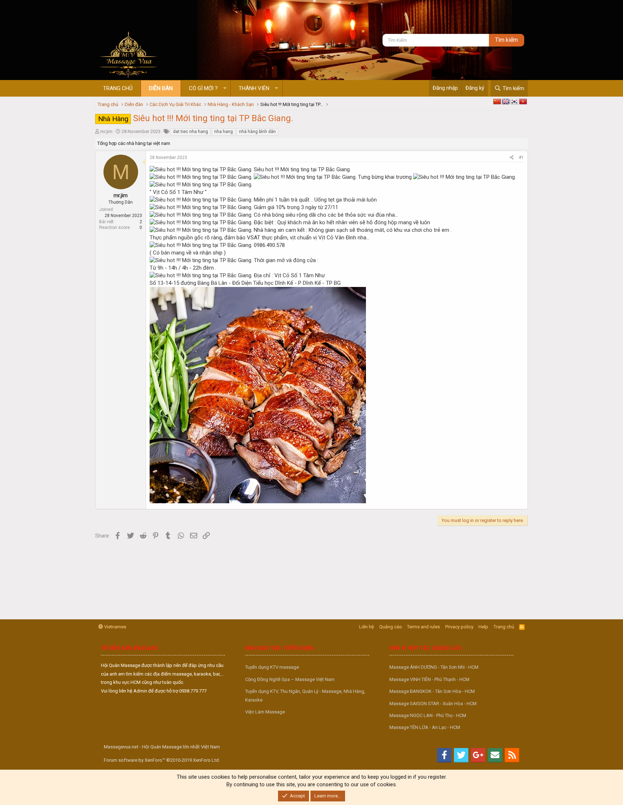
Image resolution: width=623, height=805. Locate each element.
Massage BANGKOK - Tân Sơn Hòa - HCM (432, 691)
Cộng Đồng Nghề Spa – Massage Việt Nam (290, 679)
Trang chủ (118, 88)
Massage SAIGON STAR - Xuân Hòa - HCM (433, 703)
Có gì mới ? (203, 88)
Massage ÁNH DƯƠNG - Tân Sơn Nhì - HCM (433, 667)
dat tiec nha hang (190, 131)
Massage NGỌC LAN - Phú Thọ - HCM (427, 715)
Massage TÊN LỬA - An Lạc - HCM (424, 727)
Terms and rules (423, 626)
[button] (225, 88)
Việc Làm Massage (265, 712)
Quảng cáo (390, 626)
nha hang (223, 131)
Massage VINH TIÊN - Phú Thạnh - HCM (429, 679)
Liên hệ (366, 626)
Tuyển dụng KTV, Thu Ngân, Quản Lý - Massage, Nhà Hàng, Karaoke (305, 695)
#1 (521, 157)
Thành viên (254, 88)
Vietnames (114, 626)
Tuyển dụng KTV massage (272, 667)
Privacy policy (459, 626)
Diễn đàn (161, 88)
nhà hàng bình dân (257, 131)
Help (483, 626)
